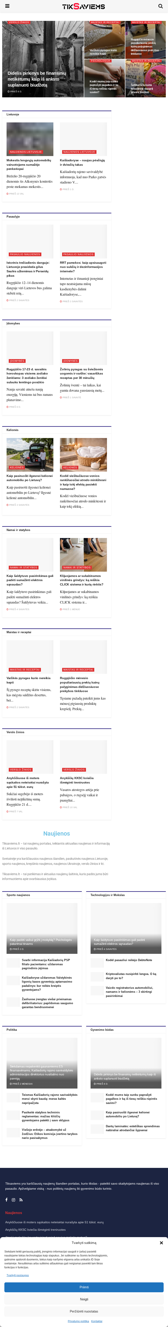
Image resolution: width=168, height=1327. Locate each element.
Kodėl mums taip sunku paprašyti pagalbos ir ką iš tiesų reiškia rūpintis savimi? (131, 1098)
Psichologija (100, 61)
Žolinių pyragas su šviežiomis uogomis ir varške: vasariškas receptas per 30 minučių (81, 373)
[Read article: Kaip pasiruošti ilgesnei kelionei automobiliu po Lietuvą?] (30, 455)
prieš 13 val (16, 194)
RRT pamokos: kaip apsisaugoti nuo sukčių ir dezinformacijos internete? (83, 267)
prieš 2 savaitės (19, 300)
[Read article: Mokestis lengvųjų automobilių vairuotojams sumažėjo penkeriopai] (30, 139)
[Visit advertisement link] (140, 153)
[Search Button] (160, 6)
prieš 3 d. (18, 949)
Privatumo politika (78, 1321)
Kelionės (17, 467)
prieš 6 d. (16, 91)
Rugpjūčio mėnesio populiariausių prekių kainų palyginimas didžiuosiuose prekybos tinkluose (145, 46)
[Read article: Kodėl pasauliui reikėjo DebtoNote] (97, 963)
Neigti (84, 1299)
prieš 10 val (69, 807)
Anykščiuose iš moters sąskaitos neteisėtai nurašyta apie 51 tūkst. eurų (28, 782)
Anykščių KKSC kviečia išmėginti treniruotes (35, 1229)
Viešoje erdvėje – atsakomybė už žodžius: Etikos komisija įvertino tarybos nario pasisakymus (49, 1133)
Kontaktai (96, 1321)
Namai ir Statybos (23, 567)
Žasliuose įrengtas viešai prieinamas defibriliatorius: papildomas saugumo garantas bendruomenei (47, 1003)
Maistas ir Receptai (105, 22)
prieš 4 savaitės (19, 609)
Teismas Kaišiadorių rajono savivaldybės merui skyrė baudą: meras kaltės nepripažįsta (49, 1098)
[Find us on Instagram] (13, 1200)
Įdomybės (17, 361)
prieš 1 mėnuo (71, 609)
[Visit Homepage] (84, 6)
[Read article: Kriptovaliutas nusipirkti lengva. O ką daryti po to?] (97, 977)
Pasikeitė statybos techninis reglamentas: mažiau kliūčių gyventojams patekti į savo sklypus (45, 1116)
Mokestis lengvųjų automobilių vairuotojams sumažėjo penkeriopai (29, 164)
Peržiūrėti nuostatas (84, 1311)
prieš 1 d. (68, 189)
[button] (161, 1243)
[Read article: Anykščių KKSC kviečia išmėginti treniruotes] (83, 757)
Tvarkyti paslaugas (18, 1275)
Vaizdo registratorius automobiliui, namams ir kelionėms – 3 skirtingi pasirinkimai (129, 991)
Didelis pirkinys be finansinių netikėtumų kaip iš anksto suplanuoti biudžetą (37, 79)
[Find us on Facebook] (6, 1200)
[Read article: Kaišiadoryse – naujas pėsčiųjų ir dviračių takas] (83, 139)
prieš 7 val (16, 811)
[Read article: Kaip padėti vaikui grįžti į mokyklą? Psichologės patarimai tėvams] (42, 928)
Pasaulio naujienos (25, 254)
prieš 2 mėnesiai (22, 1084)
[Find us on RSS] (21, 1200)
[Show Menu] (7, 6)
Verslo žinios (19, 22)
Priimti (84, 1287)
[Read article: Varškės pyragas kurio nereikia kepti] (30, 657)
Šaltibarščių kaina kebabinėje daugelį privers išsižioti (142, 89)
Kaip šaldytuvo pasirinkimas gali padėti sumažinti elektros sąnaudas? (30, 580)
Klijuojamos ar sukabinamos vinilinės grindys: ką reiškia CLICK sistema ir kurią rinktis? (81, 580)
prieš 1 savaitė (71, 397)
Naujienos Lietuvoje (26, 152)
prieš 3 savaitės (72, 301)
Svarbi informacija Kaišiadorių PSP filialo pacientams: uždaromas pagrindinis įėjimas (46, 964)
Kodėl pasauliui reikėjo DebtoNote (129, 960)
